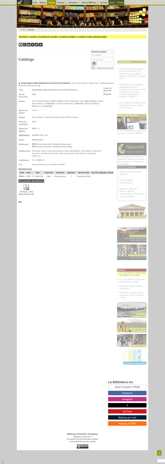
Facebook (127, 393)
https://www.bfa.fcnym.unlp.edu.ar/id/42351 (49, 164)
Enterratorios (54, 153)
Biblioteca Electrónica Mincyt (134, 363)
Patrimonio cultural (39, 150)
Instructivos (73, 2)
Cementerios (86, 150)
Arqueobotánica (81, 153)
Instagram (127, 399)
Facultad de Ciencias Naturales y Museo (138, 329)
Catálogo (51, 2)
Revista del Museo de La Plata (134, 217)
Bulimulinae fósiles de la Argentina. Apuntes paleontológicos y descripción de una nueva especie (132, 192)
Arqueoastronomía (66, 153)
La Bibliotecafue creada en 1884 (139, 315)
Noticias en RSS (127, 423)
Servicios (61, 2)
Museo (112, 2)
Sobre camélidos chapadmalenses (126, 181)
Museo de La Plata (139, 345)
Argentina (92, 153)
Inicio (35, 2)
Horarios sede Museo (138, 236)
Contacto (103, 2)
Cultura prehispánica (55, 150)
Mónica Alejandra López (74, 101)
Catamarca (36, 155)
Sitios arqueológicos (72, 150)
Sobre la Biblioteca (89, 2)
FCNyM (120, 2)
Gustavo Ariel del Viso (64, 103)
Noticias (43, 2)
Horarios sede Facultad (137, 255)
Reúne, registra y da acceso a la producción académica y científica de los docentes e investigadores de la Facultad (131, 160)
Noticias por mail (127, 417)
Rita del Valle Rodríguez (80, 83)
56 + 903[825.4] (38, 160)
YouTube (127, 411)
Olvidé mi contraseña (105, 68)
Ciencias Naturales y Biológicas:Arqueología (54, 144)
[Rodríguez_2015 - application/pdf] (26, 186)
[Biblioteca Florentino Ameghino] (24, 2)
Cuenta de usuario (98, 52)
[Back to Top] (159, 453)
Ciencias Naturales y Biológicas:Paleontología (54, 146)
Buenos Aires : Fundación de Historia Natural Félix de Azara (55, 117)
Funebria (44, 153)
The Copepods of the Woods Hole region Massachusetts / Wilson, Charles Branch (132, 105)
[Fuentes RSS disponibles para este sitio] (66, 202)
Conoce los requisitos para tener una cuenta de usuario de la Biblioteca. (131, 131)
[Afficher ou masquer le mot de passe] (94, 63)
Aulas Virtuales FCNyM (127, 386)
